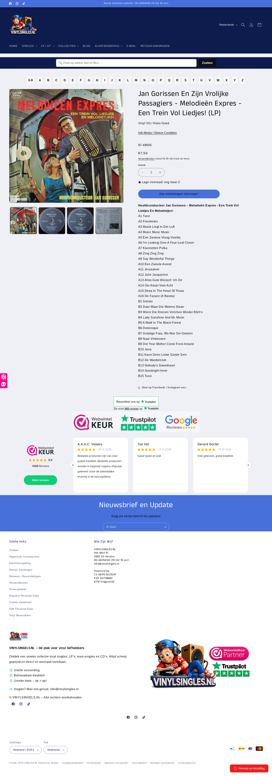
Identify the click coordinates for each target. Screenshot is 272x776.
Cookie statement (20, 602)
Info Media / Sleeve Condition (157, 132)
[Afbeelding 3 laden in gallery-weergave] (80, 220)
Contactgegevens (187, 763)
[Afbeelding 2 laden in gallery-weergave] (52, 220)
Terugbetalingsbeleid (72, 763)
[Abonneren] (165, 527)
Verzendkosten (146, 158)
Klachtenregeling (20, 563)
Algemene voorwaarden (24, 556)
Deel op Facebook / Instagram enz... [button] (165, 387)
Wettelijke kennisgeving (162, 763)
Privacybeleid (17, 589)
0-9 (30, 80)
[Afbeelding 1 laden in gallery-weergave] (23, 220)
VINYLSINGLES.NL (28, 763)
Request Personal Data (24, 595)
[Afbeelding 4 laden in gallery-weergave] (108, 220)
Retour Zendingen (20, 569)
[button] (29, 46)
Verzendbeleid (139, 763)
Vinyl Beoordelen (20, 615)
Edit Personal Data (21, 608)
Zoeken (207, 62)
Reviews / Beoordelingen (25, 576)
